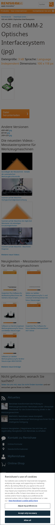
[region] (27, 499)
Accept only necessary (27, 513)
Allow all (27, 520)
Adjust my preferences (27, 506)
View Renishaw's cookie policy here (23, 501)
